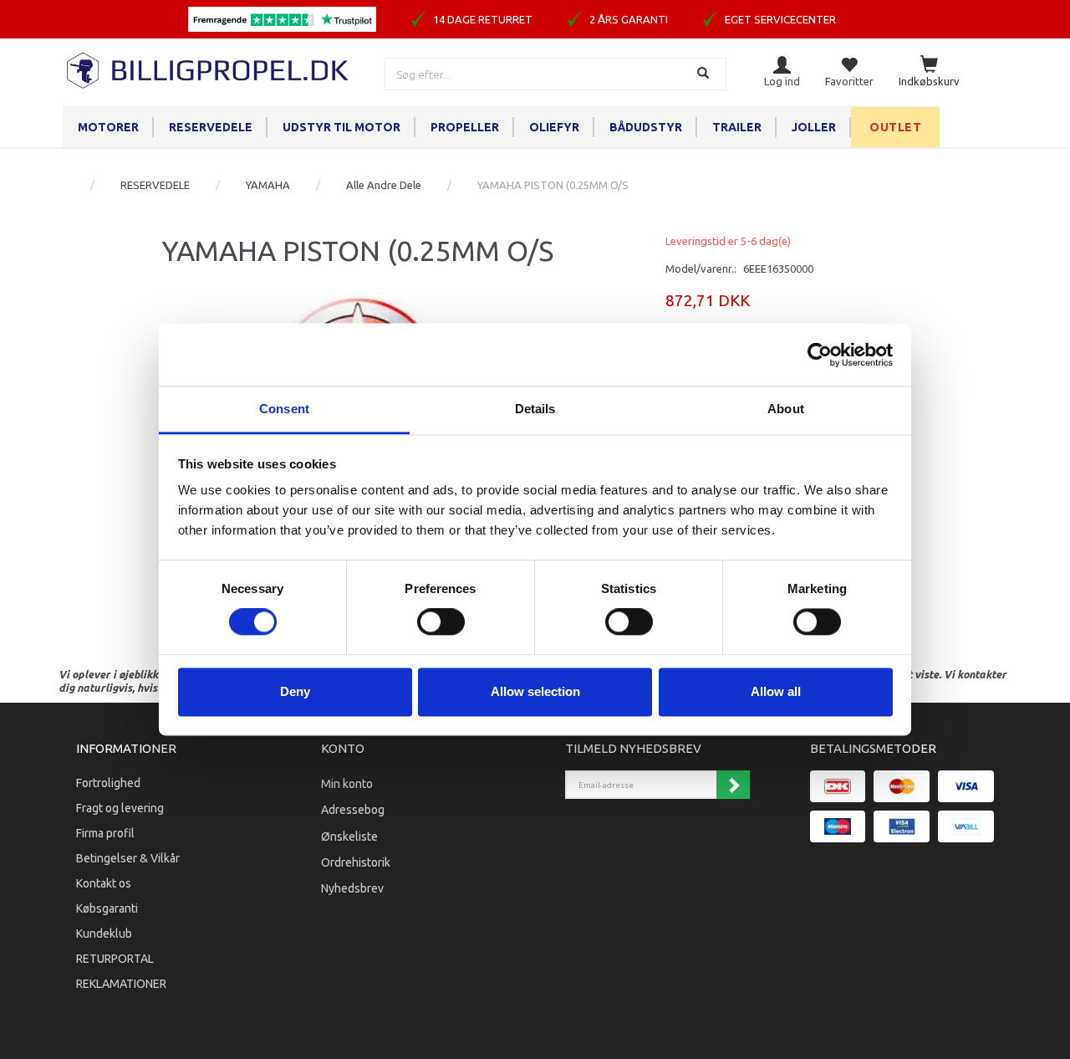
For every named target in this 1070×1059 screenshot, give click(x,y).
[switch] (441, 622)
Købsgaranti (107, 908)
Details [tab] (535, 409)
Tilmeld (733, 784)
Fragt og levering (120, 808)
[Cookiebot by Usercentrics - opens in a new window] (819, 354)
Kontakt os (103, 883)
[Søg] (705, 74)
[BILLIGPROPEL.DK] (209, 68)
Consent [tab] (284, 409)
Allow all (776, 691)
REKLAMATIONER (121, 983)
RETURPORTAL (115, 958)
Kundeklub (104, 933)
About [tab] (785, 409)
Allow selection (535, 691)
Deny (295, 691)
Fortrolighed (108, 783)
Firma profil (105, 833)
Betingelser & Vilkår (128, 858)
